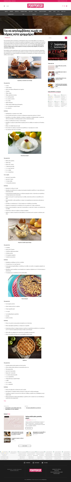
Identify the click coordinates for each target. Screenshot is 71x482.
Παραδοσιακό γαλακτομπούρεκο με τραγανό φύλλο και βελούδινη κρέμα (61, 85)
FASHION (11, 11)
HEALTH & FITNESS (42, 11)
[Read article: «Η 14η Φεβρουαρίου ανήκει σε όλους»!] (51, 73)
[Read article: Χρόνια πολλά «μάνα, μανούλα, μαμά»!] (14, 423)
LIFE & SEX (31, 11)
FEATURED (7, 416)
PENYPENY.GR (7, 37)
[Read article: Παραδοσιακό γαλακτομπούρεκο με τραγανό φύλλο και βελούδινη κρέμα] (51, 86)
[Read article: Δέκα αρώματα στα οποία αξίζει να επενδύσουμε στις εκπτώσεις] (29, 434)
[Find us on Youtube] (66, 6)
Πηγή (5, 400)
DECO (54, 11)
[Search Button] (66, 38)
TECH (23, 14)
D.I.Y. (58, 11)
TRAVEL (50, 11)
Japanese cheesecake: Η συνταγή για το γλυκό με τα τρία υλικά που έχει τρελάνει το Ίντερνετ (17, 433)
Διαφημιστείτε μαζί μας (56, 469)
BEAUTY (6, 11)
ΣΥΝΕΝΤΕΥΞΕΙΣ (11, 14)
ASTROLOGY (46, 14)
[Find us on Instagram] (64, 6)
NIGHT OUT (63, 11)
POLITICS (34, 14)
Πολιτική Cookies (57, 473)
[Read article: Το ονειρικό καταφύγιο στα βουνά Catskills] (7, 440)
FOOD (36, 11)
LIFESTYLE (17, 11)
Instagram (36, 455)
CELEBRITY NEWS (24, 11)
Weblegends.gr (44, 479)
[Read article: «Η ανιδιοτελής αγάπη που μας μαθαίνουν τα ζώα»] (51, 80)
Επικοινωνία (56, 470)
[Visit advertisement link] (57, 50)
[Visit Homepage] (35, 6)
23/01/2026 (14, 435)
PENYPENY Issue (59, 14)
